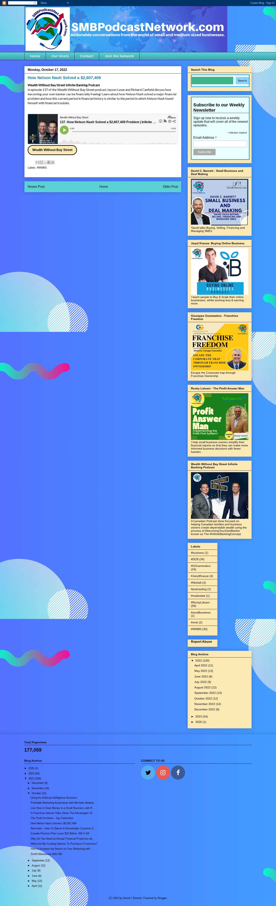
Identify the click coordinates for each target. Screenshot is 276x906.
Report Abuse (201, 641)
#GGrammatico (201, 565)
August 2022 (202, 687)
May (35, 880)
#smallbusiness (201, 612)
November (38, 788)
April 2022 (201, 665)
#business (197, 552)
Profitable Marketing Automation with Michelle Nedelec (62, 802)
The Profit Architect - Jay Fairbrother (52, 818)
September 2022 (205, 692)
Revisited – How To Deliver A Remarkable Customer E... (63, 828)
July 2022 (201, 682)
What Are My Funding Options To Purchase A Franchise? (64, 843)
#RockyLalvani (200, 602)
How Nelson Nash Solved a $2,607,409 (53, 823)
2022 (199, 660)
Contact (87, 56)
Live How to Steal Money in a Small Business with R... (63, 808)
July (34, 870)
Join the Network (119, 56)
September (38, 860)
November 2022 (205, 704)
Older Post (170, 186)
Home (35, 56)
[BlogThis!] (41, 162)
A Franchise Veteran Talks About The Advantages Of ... (63, 813)
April (35, 885)
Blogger (162, 898)
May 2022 (201, 670)
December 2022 (205, 709)
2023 (199, 716)
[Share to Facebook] (49, 162)
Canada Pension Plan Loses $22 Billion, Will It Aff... (61, 833)
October (37, 793)
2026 (199, 722)
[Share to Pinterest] (53, 162)
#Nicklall (196, 582)
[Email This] (37, 162)
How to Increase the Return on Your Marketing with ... (62, 848)
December (38, 782)
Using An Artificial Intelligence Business (54, 797)
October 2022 (203, 698)
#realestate (198, 595)
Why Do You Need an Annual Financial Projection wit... (63, 838)
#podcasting (198, 589)
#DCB (194, 559)
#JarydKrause (200, 576)
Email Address (205, 137)
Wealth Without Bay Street (52, 150)
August (36, 865)
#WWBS (42, 167)
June (35, 875)
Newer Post (36, 186)
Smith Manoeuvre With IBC (47, 854)
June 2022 (201, 676)
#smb (194, 622)
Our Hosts (60, 56)
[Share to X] (45, 162)
